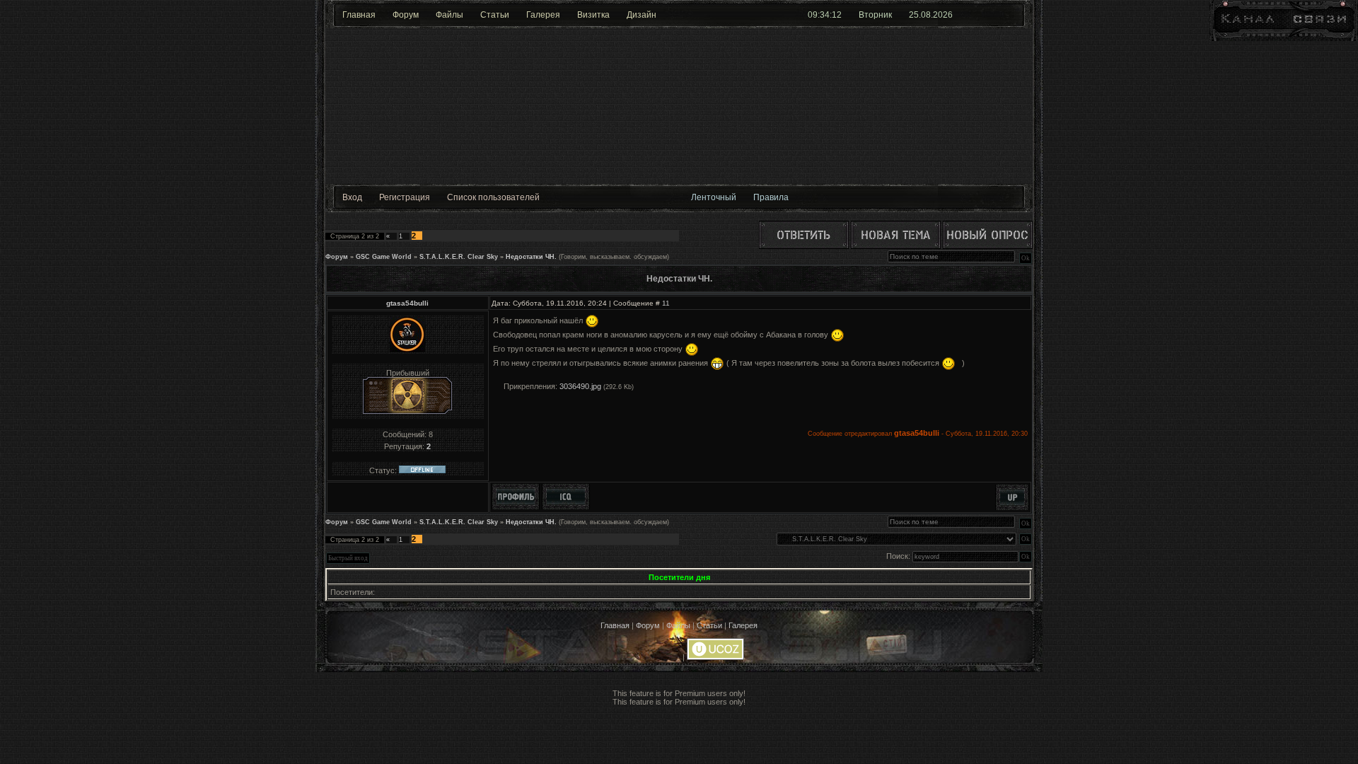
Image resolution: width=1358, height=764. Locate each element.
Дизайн (641, 15)
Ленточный (713, 197)
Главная (359, 15)
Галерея (543, 15)
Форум (406, 15)
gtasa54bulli (407, 303)
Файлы (449, 15)
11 (666, 303)
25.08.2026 (931, 15)
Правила (771, 197)
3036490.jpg (580, 386)
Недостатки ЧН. (531, 256)
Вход (352, 197)
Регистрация (404, 197)
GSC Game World (384, 256)
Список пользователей (493, 197)
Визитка (593, 15)
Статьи (494, 15)
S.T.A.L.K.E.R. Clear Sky (458, 256)
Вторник (875, 15)
